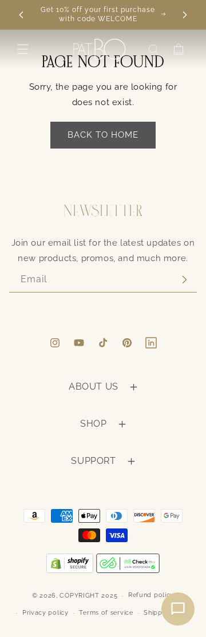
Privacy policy (45, 612)
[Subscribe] (184, 279)
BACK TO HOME (103, 135)
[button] (22, 49)
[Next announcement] (184, 15)
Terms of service (106, 612)
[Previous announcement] (21, 15)
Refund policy (151, 595)
